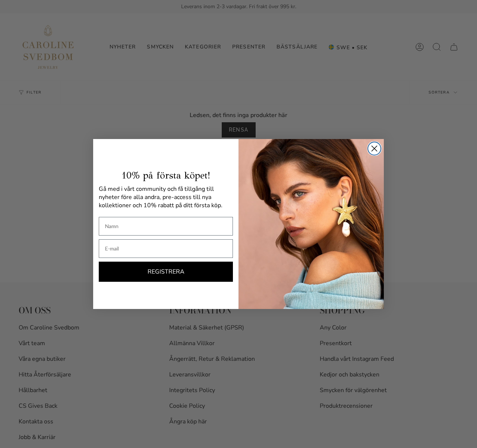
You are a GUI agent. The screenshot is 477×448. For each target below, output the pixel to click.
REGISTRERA (166, 272)
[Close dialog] (374, 148)
